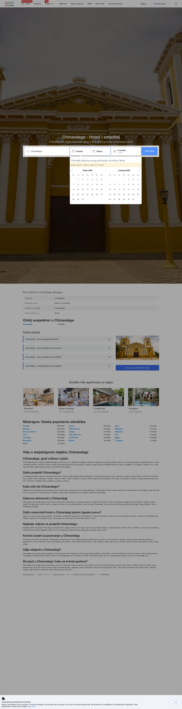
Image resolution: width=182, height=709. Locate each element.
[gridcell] (78, 179)
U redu (175, 702)
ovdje (33, 706)
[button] (72, 170)
